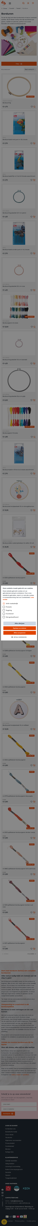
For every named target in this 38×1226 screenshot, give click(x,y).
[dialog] (19, 613)
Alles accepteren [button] (19, 633)
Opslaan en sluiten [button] (19, 628)
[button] (19, 637)
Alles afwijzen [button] (19, 623)
